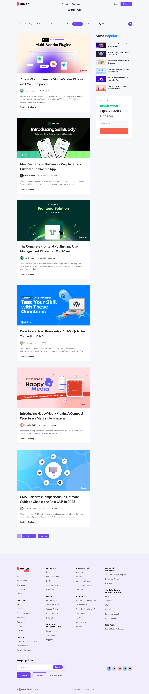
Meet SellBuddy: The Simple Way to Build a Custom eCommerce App (50, 166)
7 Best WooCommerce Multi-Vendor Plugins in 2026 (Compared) (52, 81)
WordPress (77, 24)
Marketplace (66, 24)
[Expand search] (130, 24)
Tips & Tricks (103, 24)
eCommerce (54, 24)
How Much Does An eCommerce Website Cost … (119, 70)
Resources (76, 4)
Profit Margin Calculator (114, 629)
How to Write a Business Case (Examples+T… (118, 79)
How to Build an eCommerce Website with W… (118, 87)
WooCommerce (90, 24)
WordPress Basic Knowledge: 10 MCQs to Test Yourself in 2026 (53, 333)
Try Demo (39, 675)
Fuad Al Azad (29, 175)
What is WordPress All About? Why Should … (119, 53)
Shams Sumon (30, 343)
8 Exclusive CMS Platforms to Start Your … (118, 62)
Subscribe (114, 131)
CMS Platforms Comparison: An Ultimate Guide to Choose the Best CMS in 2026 (49, 499)
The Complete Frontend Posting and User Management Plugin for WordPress (49, 248)
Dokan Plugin (29, 24)
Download (23, 675)
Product (65, 4)
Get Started (126, 4)
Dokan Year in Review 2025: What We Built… (118, 45)
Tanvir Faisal (29, 91)
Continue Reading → (28, 107)
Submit (57, 667)
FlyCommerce (41, 24)
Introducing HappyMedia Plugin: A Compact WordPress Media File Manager (51, 415)
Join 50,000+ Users (55, 675)
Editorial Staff (29, 425)
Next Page (43, 536)
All (20, 24)
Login (116, 4)
